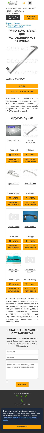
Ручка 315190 (30, 227)
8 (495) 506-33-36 (29, 8)
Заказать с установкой (22, 92)
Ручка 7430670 (14, 140)
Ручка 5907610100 (30, 141)
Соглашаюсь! (22, 427)
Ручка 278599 (13, 227)
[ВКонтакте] (17, 395)
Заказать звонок (31, 17)
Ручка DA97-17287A (15, 27)
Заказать (22, 384)
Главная (9, 23)
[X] (25, 395)
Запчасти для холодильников (19, 25)
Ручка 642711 (13, 184)
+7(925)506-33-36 (14, 8)
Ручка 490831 (30, 184)
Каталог (17, 23)
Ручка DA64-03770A (13, 271)
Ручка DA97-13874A (30, 271)
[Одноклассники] (21, 395)
